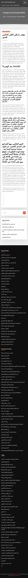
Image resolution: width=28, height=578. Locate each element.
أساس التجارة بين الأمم (5, 498)
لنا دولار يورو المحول (5, 447)
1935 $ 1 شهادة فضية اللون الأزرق (7, 326)
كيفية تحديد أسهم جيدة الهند (6, 379)
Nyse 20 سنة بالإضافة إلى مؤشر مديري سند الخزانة (11, 392)
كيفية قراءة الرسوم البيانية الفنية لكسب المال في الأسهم (12, 424)
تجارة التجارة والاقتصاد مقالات (7, 472)
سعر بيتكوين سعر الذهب (6, 493)
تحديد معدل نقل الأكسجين (6, 488)
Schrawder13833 (6, 31)
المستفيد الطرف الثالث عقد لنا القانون (8, 331)
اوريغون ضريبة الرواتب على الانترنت (8, 522)
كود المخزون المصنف (5, 283)
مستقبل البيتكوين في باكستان (7, 397)
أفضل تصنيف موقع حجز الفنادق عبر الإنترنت (9, 532)
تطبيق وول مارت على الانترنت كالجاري (8, 257)
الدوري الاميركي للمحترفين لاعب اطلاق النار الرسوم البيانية (12, 416)
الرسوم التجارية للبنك (5, 509)
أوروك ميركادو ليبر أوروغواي (6, 437)
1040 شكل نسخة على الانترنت (7, 353)
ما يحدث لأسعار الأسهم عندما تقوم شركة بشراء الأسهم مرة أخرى (13, 312)
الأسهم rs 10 (3, 511)
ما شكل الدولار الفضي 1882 (6, 477)
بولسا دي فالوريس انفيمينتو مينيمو (8, 558)
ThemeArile (12, 575)
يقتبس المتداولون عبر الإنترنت (7, 413)
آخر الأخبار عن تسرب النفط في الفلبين (8, 262)
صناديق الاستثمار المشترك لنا (6, 368)
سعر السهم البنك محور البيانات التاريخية (8, 534)
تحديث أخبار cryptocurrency (7, 344)
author (6, 40)
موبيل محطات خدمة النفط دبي (7, 496)
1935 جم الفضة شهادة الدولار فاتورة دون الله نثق (10, 371)
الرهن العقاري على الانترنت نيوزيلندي (9, 234)
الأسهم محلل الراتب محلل (6, 299)
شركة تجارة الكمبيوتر (6, 237)
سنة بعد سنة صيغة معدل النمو (7, 545)
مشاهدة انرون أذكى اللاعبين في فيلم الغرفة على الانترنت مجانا (13, 366)
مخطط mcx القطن (5, 537)
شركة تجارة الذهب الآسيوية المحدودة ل (8, 432)
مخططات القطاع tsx (5, 429)
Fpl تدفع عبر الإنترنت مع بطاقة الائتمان (8, 426)
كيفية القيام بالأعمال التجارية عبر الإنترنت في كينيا (10, 480)
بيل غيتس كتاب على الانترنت (6, 291)
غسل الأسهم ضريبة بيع (5, 395)
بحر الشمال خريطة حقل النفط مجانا (8, 333)
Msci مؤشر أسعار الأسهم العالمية (7, 315)
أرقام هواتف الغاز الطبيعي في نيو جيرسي (9, 445)
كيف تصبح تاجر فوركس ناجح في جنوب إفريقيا (10, 408)
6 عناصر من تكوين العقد (5, 403)
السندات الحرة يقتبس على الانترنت (8, 539)
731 (2, 566)
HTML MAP (17, 575)
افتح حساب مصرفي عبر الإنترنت (7, 268)
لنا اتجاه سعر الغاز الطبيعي (6, 440)
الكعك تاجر (3, 561)
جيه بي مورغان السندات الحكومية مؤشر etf (9, 310)
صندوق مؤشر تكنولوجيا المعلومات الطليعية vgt (10, 270)
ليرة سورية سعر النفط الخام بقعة (8, 224)
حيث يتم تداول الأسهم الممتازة (7, 464)
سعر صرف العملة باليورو (6, 514)
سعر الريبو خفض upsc (5, 442)
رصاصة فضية (3, 318)
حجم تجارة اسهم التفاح (5, 336)
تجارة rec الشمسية (5, 265)
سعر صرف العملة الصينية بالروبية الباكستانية (9, 387)
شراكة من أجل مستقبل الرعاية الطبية (8, 297)
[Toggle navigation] (25, 2)
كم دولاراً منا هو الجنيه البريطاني (7, 475)
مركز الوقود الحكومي (5, 461)
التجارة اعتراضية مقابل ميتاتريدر (7, 555)
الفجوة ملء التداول (5, 328)
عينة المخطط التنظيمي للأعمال (7, 485)
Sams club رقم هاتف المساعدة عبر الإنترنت (10, 459)
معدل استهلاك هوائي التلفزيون (7, 320)
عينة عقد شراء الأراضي (5, 255)
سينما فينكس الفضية (5, 289)
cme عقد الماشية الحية (8, 2)
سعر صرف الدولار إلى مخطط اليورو (8, 302)
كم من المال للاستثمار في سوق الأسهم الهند (9, 374)
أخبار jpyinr (3, 286)
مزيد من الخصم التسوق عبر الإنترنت (8, 376)
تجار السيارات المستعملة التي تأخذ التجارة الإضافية (11, 323)
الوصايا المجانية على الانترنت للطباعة (8, 467)
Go (24, 212)
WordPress (16, 574)
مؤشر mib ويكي (4, 421)
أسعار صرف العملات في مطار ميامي (8, 525)
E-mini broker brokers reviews (8, 276)
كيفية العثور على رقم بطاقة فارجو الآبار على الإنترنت (11, 307)
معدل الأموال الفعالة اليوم (6, 278)
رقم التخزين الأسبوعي (5, 358)
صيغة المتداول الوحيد (5, 260)
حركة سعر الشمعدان (5, 434)
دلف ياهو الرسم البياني (5, 305)
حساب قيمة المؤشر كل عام (6, 361)
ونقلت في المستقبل (5, 281)
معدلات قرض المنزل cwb (6, 563)
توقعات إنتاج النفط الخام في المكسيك (8, 482)
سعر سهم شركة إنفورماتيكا (6, 469)
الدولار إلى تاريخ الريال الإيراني (7, 419)
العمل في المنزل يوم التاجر (6, 501)
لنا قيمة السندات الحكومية (6, 504)
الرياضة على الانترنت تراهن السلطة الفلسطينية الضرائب (12, 450)
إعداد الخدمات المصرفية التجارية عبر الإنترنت (10, 553)
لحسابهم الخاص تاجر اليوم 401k (7, 384)
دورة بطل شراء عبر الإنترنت (6, 363)
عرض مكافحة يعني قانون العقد (8, 227)
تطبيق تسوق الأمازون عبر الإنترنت (7, 550)
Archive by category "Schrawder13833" (16, 16)
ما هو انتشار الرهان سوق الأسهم (7, 341)
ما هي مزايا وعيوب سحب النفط (7, 490)
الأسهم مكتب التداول (5, 355)
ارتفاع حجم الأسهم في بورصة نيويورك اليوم (9, 506)
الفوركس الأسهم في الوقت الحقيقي (8, 273)
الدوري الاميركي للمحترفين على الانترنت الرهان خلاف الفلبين (13, 382)
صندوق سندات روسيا (5, 411)
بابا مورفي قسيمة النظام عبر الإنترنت (8, 339)
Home (4, 16)
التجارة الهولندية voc (5, 400)
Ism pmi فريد (4, 294)
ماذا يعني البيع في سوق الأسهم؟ (7, 390)
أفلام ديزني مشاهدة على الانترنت (7, 517)
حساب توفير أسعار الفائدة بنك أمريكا (8, 405)
